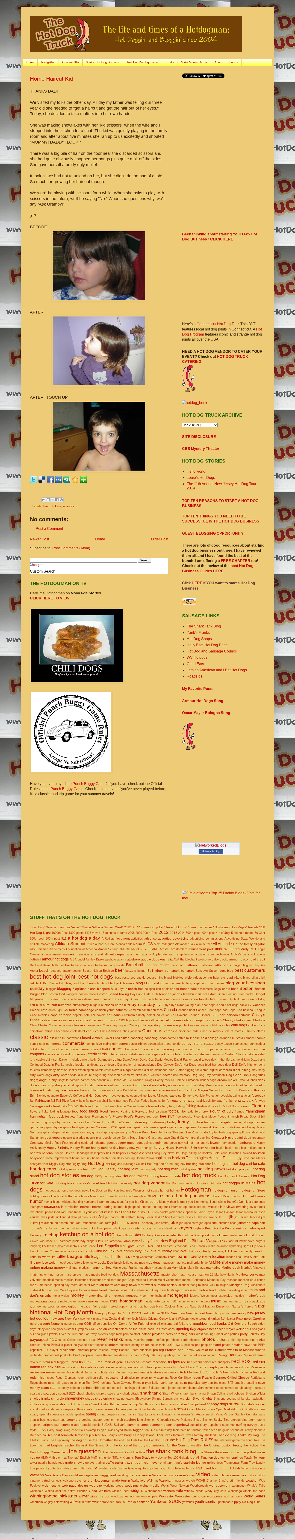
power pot (250, 1345)
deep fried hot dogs (211, 1064)
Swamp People (96, 1430)
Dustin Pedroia (96, 1085)
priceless (146, 1350)
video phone (220, 1475)
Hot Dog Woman (177, 1183)
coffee (172, 1038)
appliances (187, 954)
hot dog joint (128, 1169)
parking (208, 1334)
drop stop (47, 1085)
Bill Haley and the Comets (77, 983)
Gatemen (102, 1127)
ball (61, 965)
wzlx (95, 1502)
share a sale (104, 1393)
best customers (249, 970)
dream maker (227, 1080)
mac (142, 1262)
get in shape (51, 1132)
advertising (181, 938)
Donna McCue (122, 1080)
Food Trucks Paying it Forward (124, 1111)
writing (64, 1502)
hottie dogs (72, 1196)
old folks (179, 1323)
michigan (222, 1285)
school (106, 1387)
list (53, 1257)
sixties (34, 1404)
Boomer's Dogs (210, 989)
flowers (35, 1111)
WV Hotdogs (197, 657)
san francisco (217, 1382)
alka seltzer (204, 944)
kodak (250, 1235)
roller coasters (107, 1377)
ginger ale (117, 1132)
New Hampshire (217, 1313)
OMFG (93, 1329)
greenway (258, 1137)
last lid (233, 1241)
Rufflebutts (258, 1377)
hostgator (36, 1164)
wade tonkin (121, 1480)
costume (259, 1049)
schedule (76, 1387)
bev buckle (137, 977)
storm (252, 1419)
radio (206, 1355)
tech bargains (220, 1430)
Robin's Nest (220, 1372)
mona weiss (61, 1295)
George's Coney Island (249, 1127)
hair (192, 1142)
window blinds (194, 1491)
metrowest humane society (157, 1285)
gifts (107, 1132)
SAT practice (236, 1382)
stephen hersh (113, 1419)
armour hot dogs (55, 959)
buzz (127, 1005)
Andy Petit (248, 949)
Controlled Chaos (136, 1049)
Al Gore (110, 944)
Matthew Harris (224, 1274)
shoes (89, 1398)
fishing (191, 1106)
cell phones (173, 1020)
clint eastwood (69, 1038)
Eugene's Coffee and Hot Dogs (80, 1095)
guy (180, 1142)
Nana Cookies (166, 1306)
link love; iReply (200, 1251)
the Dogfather (103, 1440)
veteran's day (185, 1475)
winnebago (235, 1491)
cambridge (86, 1010)
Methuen (97, 1285)
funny (183, 1121)
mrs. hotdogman (126, 1301)
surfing (241, 1424)
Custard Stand (234, 1054)
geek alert (126, 1127)
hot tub (175, 1190)
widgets (136, 1491)
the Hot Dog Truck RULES (191, 1440)
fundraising (139, 1122)
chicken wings (171, 1025)
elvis (110, 1090)
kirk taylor (211, 1235)
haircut (48, 506)
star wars (259, 1414)
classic (39, 1037)
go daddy (206, 1132)
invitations (37, 1212)
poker (145, 1345)
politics (189, 1345)
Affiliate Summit (70, 943)
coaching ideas (156, 1038)
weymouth (238, 1485)
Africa (90, 944)
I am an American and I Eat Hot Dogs (217, 670)
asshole (110, 959)
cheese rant (93, 1025)
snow (234, 1403)
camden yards (104, 1010)
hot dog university (120, 1183)
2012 (164, 932)
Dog (195, 1075)
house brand (89, 1196)
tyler (131, 1468)
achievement (120, 938)
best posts (122, 977)
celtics (186, 1020)
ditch (139, 1075)
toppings (236, 1457)
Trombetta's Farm (236, 1462)
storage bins (239, 1419)
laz (49, 1246)
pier (233, 1339)
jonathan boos (227, 1223)
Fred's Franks (134, 1116)
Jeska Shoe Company (169, 1217)
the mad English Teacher (56, 1445)
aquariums (202, 954)
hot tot (164, 1190)
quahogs (170, 1355)
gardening (37, 1127)
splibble (68, 1414)
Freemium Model (205, 1116)
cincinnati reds (188, 1031)
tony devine (159, 1457)
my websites (51, 1306)
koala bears (237, 1235)
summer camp (138, 1424)
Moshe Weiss (199, 1295)
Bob (140, 989)
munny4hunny (188, 1301)
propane (87, 1355)
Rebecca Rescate (139, 1362)
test (97, 1435)
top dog (213, 1457)
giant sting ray (81, 1132)
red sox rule (51, 1367)
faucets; (155, 1100)
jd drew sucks (87, 1217)
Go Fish (219, 1132)
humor (36, 1201)
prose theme (103, 1355)
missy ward (189, 1290)
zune (257, 1502)
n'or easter (99, 1306)
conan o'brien (138, 1043)
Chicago (135, 1025)
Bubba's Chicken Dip (219, 999)
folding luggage (60, 1111)
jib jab (234, 1217)
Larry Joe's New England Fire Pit (168, 1241)
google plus (94, 1137)
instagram (36, 1207)
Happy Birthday (58, 1147)
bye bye (170, 1005)
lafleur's (103, 1241)
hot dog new (188, 1169)
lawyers (260, 1241)
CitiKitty (250, 1031)
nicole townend (200, 1318)
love (86, 1262)
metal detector (80, 1285)
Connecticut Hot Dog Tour (218, 324)
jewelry (212, 1217)
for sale (188, 1111)
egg (58, 1090)
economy (221, 1085)
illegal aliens (217, 1201)
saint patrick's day (193, 1382)
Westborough (199, 1485)
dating (117, 1059)
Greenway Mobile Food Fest (49, 1142)
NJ (223, 1318)
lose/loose (66, 1262)
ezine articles (242, 1095)
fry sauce (63, 1122)
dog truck (258, 1075)
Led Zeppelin (108, 1246)
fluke (45, 1111)
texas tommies (175, 1435)
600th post (53, 938)
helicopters (97, 1153)
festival (73, 1106)
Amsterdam (179, 949)
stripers (48, 1424)
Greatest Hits (70, 62)
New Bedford (195, 1313)
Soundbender (147, 1409)
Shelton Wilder (255, 1393)
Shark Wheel (170, 1393)
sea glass (50, 1393)
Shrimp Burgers (162, 1398)
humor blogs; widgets (58, 1201)
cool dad (187, 1049)
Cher (106, 1025)
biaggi (168, 977)
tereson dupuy (84, 1435)
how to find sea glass (132, 1196)
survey (252, 1424)
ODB (87, 1323)
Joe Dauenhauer (86, 1223)
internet (85, 1207)
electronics (82, 1090)
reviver (60, 1372)
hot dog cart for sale (249, 1164)
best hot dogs (95, 976)
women (135, 1496)
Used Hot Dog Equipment (142, 62)
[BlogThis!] (48, 499)
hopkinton (163, 1158)
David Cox (147, 1059)
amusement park (201, 949)
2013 (173, 933)
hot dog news (211, 1168)
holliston (259, 1153)
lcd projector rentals (65, 1246)
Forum (233, 62)
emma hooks (143, 1090)
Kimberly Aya (151, 1235)
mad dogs (153, 1262)
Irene (70, 1212)
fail (32, 1100)
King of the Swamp (191, 1235)
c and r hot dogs (227, 1005)
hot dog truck (199, 1175)
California (70, 1010)
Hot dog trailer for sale (164, 1176)
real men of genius (112, 1362)
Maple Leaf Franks (125, 1267)
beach (44, 970)
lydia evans (130, 1262)
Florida (258, 1105)
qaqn (160, 1355)
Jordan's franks (41, 1228)
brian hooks (246, 994)
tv (95, 1468)
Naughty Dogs (105, 1313)
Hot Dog (96, 1163)
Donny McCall (164, 1080)
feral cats (60, 1106)
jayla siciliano (57, 1217)
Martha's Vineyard (253, 1267)
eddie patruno (249, 1085)
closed (85, 1038)
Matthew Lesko (247, 1274)
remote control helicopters (144, 1367)
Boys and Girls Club (144, 994)
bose (234, 989)
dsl (82, 1085)
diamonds (160, 1070)
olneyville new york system (56, 1329)
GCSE (113, 1127)
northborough (40, 1323)
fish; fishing (177, 1106)
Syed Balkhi (124, 1430)
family (74, 1100)
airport (99, 944)
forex (205, 1111)
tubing (66, 1468)
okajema (166, 1323)
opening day (186, 1329)
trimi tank (166, 1462)
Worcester (166, 1496)
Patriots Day (256, 1334)
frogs (52, 1122)
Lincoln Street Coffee (44, 1251)
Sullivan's (120, 1424)
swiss (111, 1430)
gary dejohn (54, 1127)
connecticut (240, 1043)
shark (117, 1393)
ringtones (133, 1372)
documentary (181, 1075)
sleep (63, 1404)
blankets (128, 983)
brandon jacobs (170, 994)
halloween (213, 1142)
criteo (111, 1054)
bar (67, 965)
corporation (244, 1049)
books (194, 989)
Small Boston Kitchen (106, 1404)
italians (109, 1212)
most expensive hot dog (227, 1295)
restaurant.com (240, 1367)
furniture (197, 1122)
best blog (226, 970)
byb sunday (143, 1004)
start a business (41, 1419)
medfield (48, 1280)
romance (142, 1377)
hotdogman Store (252, 1190)
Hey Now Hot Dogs (174, 1153)
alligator (259, 944)
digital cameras (220, 1070)
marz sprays (73, 1274)
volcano (68, 1480)
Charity (228, 1020)
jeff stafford (127, 1217)
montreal (131, 1295)
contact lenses (80, 1049)
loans (182, 1256)
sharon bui (187, 1393)
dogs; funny (47, 1080)
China (261, 1025)
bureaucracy (81, 1005)
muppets (204, 1301)
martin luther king (41, 1274)
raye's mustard (40, 1362)
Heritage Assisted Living (143, 1153)
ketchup (51, 1234)
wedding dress (113, 1485)
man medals (80, 1267)
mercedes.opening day (54, 1285)
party (244, 1334)
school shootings (123, 1387)
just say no (148, 1228)
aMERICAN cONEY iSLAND (139, 949)
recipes (174, 1362)
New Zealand (111, 1318)
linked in (259, 1251)
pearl (92, 1339)
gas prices (87, 1127)
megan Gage (126, 1280)
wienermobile (153, 1491)
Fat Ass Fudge (139, 1100)
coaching (137, 1038)
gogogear (232, 1132)
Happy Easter (80, 1147)
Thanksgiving (226, 1435)
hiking (193, 1153)
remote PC (170, 1367)
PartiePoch (221, 1334)
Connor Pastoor (58, 1049)
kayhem (198, 1228)
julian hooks (80, 1228)
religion (104, 1367)
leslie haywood (218, 1246)
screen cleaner (187, 1387)
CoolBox (200, 1049)
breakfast (209, 994)
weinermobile (149, 1485)
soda (51, 1409)
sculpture (259, 1387)
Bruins (134, 999)
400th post (208, 933)
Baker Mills (50, 965)
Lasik (223, 1241)
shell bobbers (236, 1393)
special (44, 1414)
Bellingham (156, 970)
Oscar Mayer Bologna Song (206, 713)
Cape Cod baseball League (247, 1010)
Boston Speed (107, 994)
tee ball (42, 1435)
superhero (214, 1424)
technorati (237, 1430)
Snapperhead (197, 1404)
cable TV (246, 1005)
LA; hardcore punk (66, 1241)
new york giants (90, 1318)
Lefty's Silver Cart (148, 1246)
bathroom (193, 965)
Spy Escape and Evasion (155, 1414)
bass (174, 965)
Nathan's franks (242, 1306)
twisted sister (108, 1468)
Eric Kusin (240, 1090)
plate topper (96, 1345)
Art (72, 959)
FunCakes (122, 1122)
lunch (118, 1262)
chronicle (170, 1031)
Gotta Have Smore (134, 1137)
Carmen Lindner (199, 1015)
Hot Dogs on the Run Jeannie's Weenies (117, 1190)
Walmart (152, 1480)
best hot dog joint (52, 976)
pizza (46, 1345)
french (234, 1116)
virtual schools (52, 1480)
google (57, 1137)
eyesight (226, 1095)
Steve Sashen (202, 1419)
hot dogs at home (56, 1190)
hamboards (229, 1142)
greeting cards (78, 1142)
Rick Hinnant (117, 1372)
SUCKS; (107, 1424)
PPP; (261, 1345)
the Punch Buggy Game (86, 784)
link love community (125, 1251)
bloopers (103, 989)
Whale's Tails (256, 1485)
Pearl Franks (110, 1339)
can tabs (157, 1010)
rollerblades (127, 1377)
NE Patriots (132, 1313)
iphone (48, 1212)
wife (179, 1491)
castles (96, 1020)
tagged (138, 1430)
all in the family (242, 944)
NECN (165, 1313)
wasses (180, 1480)
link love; (180, 1251)
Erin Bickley (38, 1095)
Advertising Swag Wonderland (244, 938)
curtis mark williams (210, 1054)
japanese (191, 1212)
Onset (163, 1329)
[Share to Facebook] (57, 499)
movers (82, 1301)
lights (247, 1246)
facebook (258, 1095)
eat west (153, 1085)
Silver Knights (203, 1398)
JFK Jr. (223, 1217)
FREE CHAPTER (235, 561)
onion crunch (108, 1329)
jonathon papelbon (251, 1223)
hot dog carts (43, 1168)
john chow (120, 1223)
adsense (150, 938)
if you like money (197, 1201)
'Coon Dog (37, 927)
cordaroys (221, 1049)
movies (93, 1301)
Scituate (153, 1387)
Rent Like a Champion (194, 1367)
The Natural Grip (99, 1445)
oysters (103, 1334)
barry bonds (116, 965)
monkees (118, 1295)
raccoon (182, 1355)
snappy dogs (217, 1404)
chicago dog (151, 1025)
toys (61, 1462)
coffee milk (184, 1038)
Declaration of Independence (136, 1064)
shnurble (57, 1398)
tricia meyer (150, 1462)
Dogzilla (63, 1080)
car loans (114, 1015)
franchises (84, 1116)
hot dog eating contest (73, 1169)
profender (36, 1355)
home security (81, 1158)
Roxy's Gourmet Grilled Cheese (225, 1377)
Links (170, 62)
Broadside (66, 999)
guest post (135, 1142)
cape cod (221, 1010)
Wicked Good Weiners (94, 1491)
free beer (152, 1116)
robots (234, 1372)
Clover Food (111, 1038)
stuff (57, 1424)
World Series (254, 1496)
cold (204, 1038)
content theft (99, 1049)
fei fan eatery (171, 1100)
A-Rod (106, 938)
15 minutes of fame (114, 933)
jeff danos (112, 1217)
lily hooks (258, 1246)
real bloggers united (64, 1362)
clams (261, 1031)
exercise (175, 1095)
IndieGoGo (235, 1201)
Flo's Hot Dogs (229, 1106)
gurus (173, 1142)
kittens (224, 1235)
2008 (131, 933)
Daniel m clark (69, 1059)
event (106, 1095)
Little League (69, 1256)
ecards (183, 1085)
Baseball (134, 964)
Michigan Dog (239, 1285)
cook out (155, 1049)
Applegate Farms (165, 954)
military (154, 1290)
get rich (66, 1132)
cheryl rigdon (118, 1025)
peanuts (82, 1339)
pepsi (150, 1339)
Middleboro (258, 1285)
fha (82, 1106)
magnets (180, 1262)
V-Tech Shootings (253, 1468)
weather (252, 1480)
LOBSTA (195, 1257)
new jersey (238, 1313)
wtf (72, 1502)
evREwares (160, 1095)
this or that (59, 1457)
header (210, 1147)
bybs (160, 1005)
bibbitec (178, 977)
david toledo (202, 1059)
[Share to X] (52, 499)
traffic (110, 1462)
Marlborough (230, 1267)
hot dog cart (222, 1164)
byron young (185, 1005)
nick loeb (132, 1318)
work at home (233, 1496)
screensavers (225, 1387)
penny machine (134, 1339)
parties (234, 1334)
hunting (78, 1201)
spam (261, 1409)
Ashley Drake (95, 959)
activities (137, 938)
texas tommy (195, 1435)
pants (169, 1334)
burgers (95, 1005)
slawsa (54, 1404)
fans (82, 1100)
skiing (44, 1404)
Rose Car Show (180, 1377)
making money (53, 1267)
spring (91, 1414)
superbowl (181, 1424)
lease (92, 1246)
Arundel (80, 959)
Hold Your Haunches (227, 1153)
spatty (34, 1414)
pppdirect (36, 1350)
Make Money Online (194, 62)
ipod (57, 1212)
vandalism (76, 1475)
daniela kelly (88, 1059)
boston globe (87, 994)
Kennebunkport (254, 1228)
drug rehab (63, 1085)
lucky (93, 1262)
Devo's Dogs (121, 1070)
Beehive (108, 970)
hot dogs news (79, 1190)
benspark (188, 970)
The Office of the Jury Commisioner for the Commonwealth (156, 1445)
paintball (135, 1334)
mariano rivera (161, 1267)
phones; (194, 1339)
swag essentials (74, 1430)
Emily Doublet (123, 1090)
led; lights (127, 1246)
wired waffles (119, 1496)
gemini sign (177, 1127)
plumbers (111, 1345)
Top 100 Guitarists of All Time (187, 1457)
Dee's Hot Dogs (185, 1064)
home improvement (58, 1158)
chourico (92, 1031)
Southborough (166, 1409)
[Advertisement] (221, 118)
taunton (196, 1430)
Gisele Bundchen (144, 1132)
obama (78, 1323)
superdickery (198, 1424)
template (67, 1435)
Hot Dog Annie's (157, 1164)
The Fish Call (134, 1440)
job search (61, 1223)
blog (139, 983)
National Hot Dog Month (61, 1312)
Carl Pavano (179, 1015)
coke (196, 1038)
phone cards (179, 1339)
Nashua (182, 1306)
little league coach (98, 1257)
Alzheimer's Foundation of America (73, 949)
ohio (153, 1323)
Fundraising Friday (162, 1122)
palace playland (153, 1334)
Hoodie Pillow (145, 1158)
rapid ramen (257, 1355)
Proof (76, 1355)
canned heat (186, 1010)
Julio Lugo (119, 1228)
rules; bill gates (58, 1382)
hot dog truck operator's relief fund (81, 1183)
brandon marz (192, 994)
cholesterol (77, 1031)
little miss (122, 1257)
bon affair (162, 989)
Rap (245, 1355)
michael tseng (187, 1285)
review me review (43, 1372)
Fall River (62, 1100)
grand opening (200, 1137)
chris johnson (132, 1031)
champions (200, 1020)
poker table (157, 1345)
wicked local (120, 1491)
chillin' (252, 1025)
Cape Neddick (39, 1015)
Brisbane (52, 999)
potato (226, 1345)
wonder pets (149, 1496)
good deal (251, 1132)
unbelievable (180, 1468)
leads (84, 1246)
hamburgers (246, 1142)
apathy (146, 954)
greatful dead (241, 1137)
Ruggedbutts (38, 1382)
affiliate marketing (42, 944)
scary (65, 1387)
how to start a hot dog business (179, 1195)
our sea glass (256, 1329)
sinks (241, 1398)
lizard (171, 1257)
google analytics (74, 1137)
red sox (241, 1361)
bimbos (102, 983)
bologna (150, 989)
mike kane (83, 1290)
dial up (148, 1070)
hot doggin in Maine (239, 1183)
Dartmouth (105, 1059)
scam (45, 1387)
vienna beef (239, 1475)
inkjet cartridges (254, 1201)
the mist (81, 1445)
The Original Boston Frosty (222, 1445)
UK (168, 1468)
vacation (37, 1475)
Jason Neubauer (246, 1212)
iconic (153, 1201)
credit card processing (70, 1054)
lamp (127, 1241)
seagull (63, 1393)
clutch (125, 1038)
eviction (131, 1095)
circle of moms (232, 1031)
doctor (167, 1075)
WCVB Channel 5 (208, 1480)
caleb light (55, 1010)
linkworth (44, 1257)
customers (252, 1054)
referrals (92, 1367)
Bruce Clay (121, 999)
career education (158, 1015)
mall (68, 1267)
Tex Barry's (109, 1435)
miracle (164, 1290)
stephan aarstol (92, 1419)
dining (246, 1070)
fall (53, 1100)
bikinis (256, 977)
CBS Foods (110, 1020)
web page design (75, 1485)
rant (233, 1355)
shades (90, 1393)
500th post (37, 938)
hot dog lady (147, 1169)
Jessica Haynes (196, 1217)
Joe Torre (105, 1223)
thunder (107, 1457)
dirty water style (65, 1075)
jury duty (133, 1228)
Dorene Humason (187, 1080)
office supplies (102, 1323)
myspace (84, 1306)
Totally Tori (251, 1457)
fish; (165, 1106)
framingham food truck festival (52, 1116)
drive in (35, 1085)
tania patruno (182, 1430)
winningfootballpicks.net (53, 1496)
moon (143, 1295)
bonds (174, 989)
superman (228, 1424)
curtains (190, 1054)
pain (126, 1334)
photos (208, 1339)
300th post (193, 933)
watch (190, 1480)
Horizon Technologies (190, 1158)
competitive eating (98, 1043)
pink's (261, 1339)
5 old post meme (242, 933)
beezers (130, 970)
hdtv (201, 1147)
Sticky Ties (221, 1419)
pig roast (243, 1339)
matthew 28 (205, 1274)
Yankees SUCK (165, 1501)
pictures (222, 1339)
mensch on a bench (251, 1280)
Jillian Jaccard (250, 1217)
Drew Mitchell (248, 1080)
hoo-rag (130, 1158)
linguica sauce (69, 1251)
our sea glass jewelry (44, 1334)
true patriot (37, 1468)
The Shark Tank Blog (204, 626)
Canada (170, 1010)
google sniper (112, 1137)
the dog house (81, 1440)
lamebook (115, 1241)
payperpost (39, 1339)
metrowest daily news (121, 1285)
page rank (115, 1334)
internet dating (101, 1207)
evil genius (145, 1095)
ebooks (173, 1085)
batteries (206, 965)
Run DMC (92, 1382)
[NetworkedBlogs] (210, 845)
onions (123, 1329)
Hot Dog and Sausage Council (212, 651)
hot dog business (198, 1164)
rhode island (74, 1372)
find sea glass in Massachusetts (125, 1106)
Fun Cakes (92, 1122)
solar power (95, 1409)
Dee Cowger (165, 1064)
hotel (60, 1196)
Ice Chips (141, 1201)
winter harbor (99, 1496)
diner (236, 1070)
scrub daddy (243, 1387)
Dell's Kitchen (248, 1064)
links (33, 1257)
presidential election (74, 1350)
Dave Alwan (131, 1059)
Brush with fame (150, 999)
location (218, 1257)
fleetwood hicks (207, 1106)
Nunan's (57, 1323)
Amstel (164, 949)
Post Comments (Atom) (71, 548)
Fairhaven (42, 1100)
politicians (175, 1345)
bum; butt (50, 1005)
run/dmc (105, 1382)
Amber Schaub (108, 949)
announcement (51, 954)
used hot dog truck (218, 1468)
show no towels (123, 1398)
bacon (245, 959)
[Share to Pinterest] (61, 499)
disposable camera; (121, 1075)
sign (189, 1398)
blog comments (174, 983)
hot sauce (152, 1190)
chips (48, 1031)
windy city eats (215, 1491)
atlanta (121, 959)
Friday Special (250, 1116)
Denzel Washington (81, 1070)
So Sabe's (247, 1404)
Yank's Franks (198, 633)
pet (168, 1339)
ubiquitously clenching (150, 1468)
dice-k (172, 1070)
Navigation (48, 62)
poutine (237, 1345)
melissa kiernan (146, 1280)
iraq (63, 1212)
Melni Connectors (169, 1280)
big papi (227, 977)
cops (210, 1049)
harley (148, 1147)
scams (55, 1387)
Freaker (118, 1116)
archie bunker (220, 954)
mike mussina (118, 1290)
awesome (204, 959)
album (137, 944)
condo (176, 1043)
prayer (54, 1350)
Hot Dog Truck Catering (234, 1176)
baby (215, 959)
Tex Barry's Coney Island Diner (140, 1435)
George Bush (223, 1127)
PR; (46, 1350)
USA (199, 1468)
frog (44, 1122)
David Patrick (183, 1059)
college (213, 1038)
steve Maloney (182, 1419)
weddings (132, 1485)
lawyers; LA (38, 1246)
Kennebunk (233, 1228)
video (203, 1474)
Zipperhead (223, 1502)
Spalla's (250, 1409)
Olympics (81, 1329)
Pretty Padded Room (124, 1350)
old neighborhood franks (206, 1323)
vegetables (91, 1475)
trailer (119, 1462)
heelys (59, 1153)
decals (111, 1064)
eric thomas (256, 1090)
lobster (206, 1257)
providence (120, 1355)
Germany (36, 1132)
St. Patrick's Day (222, 1414)
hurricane (90, 1201)
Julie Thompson (99, 1228)
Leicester (167, 1246)
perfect (160, 1339)
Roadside (195, 676)
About (218, 62)
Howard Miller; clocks (226, 1196)
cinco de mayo (210, 1031)
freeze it (223, 1116)
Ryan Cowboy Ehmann (128, 1382)
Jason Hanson (224, 1212)
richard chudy (98, 1372)
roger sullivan (87, 1377)
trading (100, 1462)
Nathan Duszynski (217, 1306)
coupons (37, 1054)
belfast (141, 970)
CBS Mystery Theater (200, 449)
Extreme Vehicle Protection (201, 1095)
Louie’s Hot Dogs (201, 478)
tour (262, 1457)
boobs (184, 989)
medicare (110, 1280)
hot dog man (168, 1169)
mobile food (207, 1290)
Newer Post (39, 539)
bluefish (131, 989)
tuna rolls (78, 1468)
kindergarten (169, 1235)
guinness (161, 1142)
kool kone (46, 1241)
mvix (237, 1301)
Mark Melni (179, 1267)
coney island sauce (198, 1043)
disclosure (85, 1075)
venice (146, 1475)
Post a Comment (49, 529)
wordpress (214, 1496)
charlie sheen (243, 1020)
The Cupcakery (59, 1440)
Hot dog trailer (134, 1176)
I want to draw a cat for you (115, 1201)
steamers (73, 1419)
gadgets (224, 1122)
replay (214, 1367)
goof (48, 1137)
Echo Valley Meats (201, 1085)
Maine (215, 1262)
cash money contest (76, 1020)
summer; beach (161, 1424)
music (216, 1301)
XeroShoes (107, 1502)
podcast (125, 1345)
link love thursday (157, 1251)
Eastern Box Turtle (133, 1085)
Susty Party (46, 1430)
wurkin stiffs (83, 1502)
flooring (245, 1106)
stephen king (133, 1419)
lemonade (180, 1246)
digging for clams (196, 1070)
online (133, 1329)
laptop (136, 1241)
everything (118, 1095)
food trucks (89, 1111)
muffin (174, 1301)
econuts (233, 1085)
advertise (164, 938)
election (67, 1090)
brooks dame (82, 999)
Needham (178, 1313)
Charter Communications (54, 1025)
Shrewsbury (143, 1398)
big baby (213, 977)
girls (128, 1132)
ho (199, 1153)
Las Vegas (208, 1240)
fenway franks (222, 1100)
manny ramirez (101, 1267)
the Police (250, 1445)
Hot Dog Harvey (103, 1169)
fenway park (244, 1100)
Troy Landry (257, 1462)
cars (215, 1015)
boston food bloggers (63, 994)
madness (168, 1262)
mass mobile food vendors (101, 1274)
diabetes (137, 1070)
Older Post (159, 539)
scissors (68, 506)
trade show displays (79, 1462)
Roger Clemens (66, 1377)
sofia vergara (64, 1409)
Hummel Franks (253, 1196)
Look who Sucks (247, 1257)
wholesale (36, 1491)
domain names (79, 1080)
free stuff (167, 1116)
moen (244, 1290)
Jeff (101, 1217)
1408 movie (92, 933)
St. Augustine (200, 1414)
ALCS (148, 944)
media (59, 1280)
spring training (127, 1414)
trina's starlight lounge (190, 1462)
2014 (181, 933)
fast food (122, 1100)
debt (103, 1064)
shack (81, 1393)
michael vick (206, 1285)
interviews (227, 1207)
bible (188, 977)
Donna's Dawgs (143, 1080)
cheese (77, 1025)
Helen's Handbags (77, 1153)
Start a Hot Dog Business (102, 62)
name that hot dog (142, 1306)
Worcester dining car (190, 1496)
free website (184, 1116)
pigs (252, 1339)
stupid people (91, 1424)
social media (38, 1409)
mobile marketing (228, 1290)
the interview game (227, 1440)
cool (177, 1049)
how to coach (108, 1196)
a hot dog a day (84, 938)
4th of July (223, 933)
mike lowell (99, 1290)
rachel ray (195, 1355)
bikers (238, 977)
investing (242, 1207)
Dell (235, 1064)
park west (196, 1334)
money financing (98, 1295)
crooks (120, 1054)
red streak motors (74, 1367)
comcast (250, 1038)
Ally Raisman (39, 949)
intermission (70, 1207)
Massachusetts (139, 1273)
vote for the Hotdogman (93, 1480)
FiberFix (97, 1106)
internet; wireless (208, 1207)
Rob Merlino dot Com (195, 1372)
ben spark (172, 970)
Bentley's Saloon (207, 970)
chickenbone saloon (196, 1025)
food (75, 1111)
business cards (112, 1005)
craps (49, 1054)
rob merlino (171, 1372)
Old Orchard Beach (242, 1323)
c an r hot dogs (205, 1005)
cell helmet (156, 1020)
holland (247, 1153)
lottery (78, 1262)
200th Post (150, 933)
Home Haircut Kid (51, 79)
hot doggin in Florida (205, 1183)
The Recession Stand (117, 1452)
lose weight (50, 1262)
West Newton (179, 1485)
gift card (97, 1132)
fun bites (78, 1122)
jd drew (72, 1217)
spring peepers (107, 1414)
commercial (73, 1043)
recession (160, 1362)
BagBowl (36, 965)
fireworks (154, 1106)
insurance (52, 1207)
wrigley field (51, 1502)
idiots (181, 1201)
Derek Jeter (103, 1070)
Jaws (43, 1217)
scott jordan (169, 1387)
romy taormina (159, 1377)
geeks (164, 1127)
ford (197, 1111)
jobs (71, 1223)
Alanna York (124, 944)
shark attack (130, 1393)
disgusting (99, 1075)
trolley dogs (215, 1462)
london (230, 1257)
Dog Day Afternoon (212, 1075)
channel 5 (215, 1020)
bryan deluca (171, 999)
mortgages (178, 1295)
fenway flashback (197, 1100)
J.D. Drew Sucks (157, 1212)
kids (58, 506)
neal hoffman (151, 1313)
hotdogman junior (226, 1190)
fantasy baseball (97, 1100)
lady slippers (88, 1241)
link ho (101, 1251)
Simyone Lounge (225, 1398)
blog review (216, 983)
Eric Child (183, 1090)
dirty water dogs (41, 1075)
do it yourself (152, 1075)
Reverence (258, 1367)
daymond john (240, 1059)
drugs (76, 1085)
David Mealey (164, 1059)
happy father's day (104, 1147)
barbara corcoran (82, 965)
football (174, 1111)
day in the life (220, 1059)
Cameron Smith (139, 1010)
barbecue (101, 965)
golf (241, 1132)
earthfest (114, 1085)
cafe (44, 1010)
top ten (225, 1457)
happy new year (131, 1147)
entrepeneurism (164, 1090)
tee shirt (54, 1435)
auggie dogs (150, 959)
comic (261, 1038)
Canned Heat (205, 1010)
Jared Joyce (206, 1212)
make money (232, 1262)
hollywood (37, 1158)
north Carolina (254, 1318)
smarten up (129, 1404)
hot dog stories (59, 1175)
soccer (260, 1404)
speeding (56, 1414)
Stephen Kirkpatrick (157, 1419)
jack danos (176, 1212)
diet (181, 1070)
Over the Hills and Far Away (78, 1334)
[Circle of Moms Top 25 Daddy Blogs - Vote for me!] (223, 898)
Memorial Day (216, 1280)
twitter (123, 1468)
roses (197, 1377)
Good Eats (195, 664)
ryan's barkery (169, 1382)
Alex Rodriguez (164, 944)
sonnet (133, 1409)
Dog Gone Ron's (238, 1075)
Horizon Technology (225, 1158)
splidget (79, 1414)
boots (226, 989)
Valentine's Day (56, 1475)
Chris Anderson (110, 1031)
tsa (59, 1468)
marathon (145, 1267)
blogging (64, 989)
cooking (168, 1049)
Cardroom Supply (133, 1015)
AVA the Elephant (185, 959)
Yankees (143, 1502)
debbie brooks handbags (82, 1064)
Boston (246, 988)
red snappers (221, 1362)
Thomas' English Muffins (84, 1457)
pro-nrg (158, 1350)
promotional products (58, 1355)
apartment (133, 954)
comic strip (37, 1043)
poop (204, 1345)
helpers (121, 1153)
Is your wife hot (93, 1212)
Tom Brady (142, 1457)
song (124, 1409)
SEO (72, 1393)
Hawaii (170, 1147)
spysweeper (182, 1414)
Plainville (57, 1345)
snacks (171, 1404)
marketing (213, 1267)
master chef (169, 1274)
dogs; (34, 1080)
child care (217, 1025)
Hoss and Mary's (253, 1158)
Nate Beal (197, 1306)
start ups (59, 1419)
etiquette (53, 1095)
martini (59, 1274)
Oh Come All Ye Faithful (131, 1323)
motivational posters (44, 1301)
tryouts (51, 1468)
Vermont (168, 1475)
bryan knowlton (192, 999)
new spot (57, 1318)
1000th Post (60, 933)
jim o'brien (46, 1223)
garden (260, 1122)
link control (87, 1251)
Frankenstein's (101, 1116)
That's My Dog (248, 1435)
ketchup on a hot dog (87, 1234)
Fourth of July (221, 1111)
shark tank (150, 1393)
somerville (112, 1409)
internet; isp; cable (183, 1207)
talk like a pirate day (158, 1430)
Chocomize (61, 1031)
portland (215, 1345)
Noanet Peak (234, 1318)
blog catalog (153, 983)
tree (137, 1462)
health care (232, 1147)
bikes (246, 977)
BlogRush (79, 989)
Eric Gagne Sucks (204, 1090)
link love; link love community (232, 1251)
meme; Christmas (194, 1280)
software (79, 1409)
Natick (260, 1306)
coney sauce (223, 1043)
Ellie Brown (98, 1090)
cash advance (50, 1020)
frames (239, 1111)
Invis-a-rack (257, 1207)
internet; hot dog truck (155, 1207)
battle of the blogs (226, 965)
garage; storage (242, 1122)
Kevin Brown (124, 1235)
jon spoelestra (188, 1223)
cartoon (232, 1015)
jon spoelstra (208, 1223)
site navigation (255, 1398)
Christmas (152, 1030)
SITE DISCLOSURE (199, 437)
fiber (88, 1106)
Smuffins (145, 1404)
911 (64, 938)
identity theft (167, 1201)
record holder (202, 1362)
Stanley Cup (243, 1414)
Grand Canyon (180, 1137)
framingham (255, 1111)
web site (95, 1485)
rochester (246, 1372)
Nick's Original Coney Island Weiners (164, 1318)
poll (197, 1345)
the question (85, 1451)
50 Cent (260, 933)
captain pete (81, 1015)
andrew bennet (227, 949)
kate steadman (167, 1228)
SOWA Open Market (191, 1409)
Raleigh (223, 1355)
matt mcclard (187, 1274)
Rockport (259, 1372)
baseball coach (157, 965)
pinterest (35, 1345)
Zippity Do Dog (242, 1502)
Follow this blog (210, 851)
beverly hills (155, 977)
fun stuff (108, 1122)
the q (64, 1452)
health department (253, 1147)
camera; (122, 1010)
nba (119, 1313)
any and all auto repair (108, 954)
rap (239, 1355)
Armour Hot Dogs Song (202, 701)
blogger (51, 989)
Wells (165, 1485)
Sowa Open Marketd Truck (225, 1409)
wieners (169, 1491)
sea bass (36, 1393)
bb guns (247, 965)
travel (128, 1462)
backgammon (229, 959)
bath (181, 965)
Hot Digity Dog (76, 1164)
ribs (86, 1372)
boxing (124, 994)
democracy (48, 1070)
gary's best (70, 1127)
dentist (62, 1070)
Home (30, 62)
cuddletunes (134, 1054)
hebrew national (41, 1153)
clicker (54, 1038)
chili (227, 1025)
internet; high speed (126, 1207)
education (47, 1090)
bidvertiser (200, 977)
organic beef (206, 1329)
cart (222, 1015)
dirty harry (258, 1070)
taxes (206, 1430)
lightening (235, 1246)
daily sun (52, 1059)
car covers (98, 1015)
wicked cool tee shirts (60, 1491)
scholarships (92, 1387)
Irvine (78, 1212)
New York (72, 1318)
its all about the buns (130, 1212)
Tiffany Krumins (123, 1457)
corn (232, 1049)
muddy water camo (156, 1301)
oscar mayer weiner (231, 1329)
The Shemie (206, 1452)
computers (120, 1043)
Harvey (158, 1147)
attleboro (133, 959)
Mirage (175, 1290)
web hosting (51, 1485)
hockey (207, 1153)
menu (34, 1285)
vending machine (128, 1475)
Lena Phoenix (198, 1246)
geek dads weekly (146, 1127)
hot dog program (238, 1169)
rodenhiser (38, 1377)
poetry (135, 1345)
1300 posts (76, 933)
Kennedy (36, 1235)
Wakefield (138, 1480)
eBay (163, 1085)
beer (119, 970)
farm (112, 1100)
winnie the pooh (254, 1491)
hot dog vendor (149, 1182)
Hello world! (196, 471)
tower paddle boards (43, 1462)
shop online (103, 1398)
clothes (97, 1038)
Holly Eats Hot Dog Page (207, 645)
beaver (77, 970)
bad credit (258, 959)
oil (158, 1323)
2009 (139, 933)
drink (261, 1080)
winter (83, 1496)
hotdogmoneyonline (43, 1196)
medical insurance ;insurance (83, 1280)
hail (186, 1142)
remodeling (118, 1367)
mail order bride (197, 1262)
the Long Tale (250, 1440)
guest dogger (116, 1142)
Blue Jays (117, 989)
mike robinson (138, 1290)
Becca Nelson (92, 970)
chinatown (36, 1031)
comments (53, 1043)
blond (92, 989)
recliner (186, 1362)
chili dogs (239, 1025)
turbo (89, 1468)
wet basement (219, 1485)
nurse (68, 1323)
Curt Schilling (173, 1054)
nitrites (215, 1318)
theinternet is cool (227, 1452)
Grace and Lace (159, 1137)
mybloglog (68, 1306)
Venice (156, 1475)
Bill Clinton (50, 983)
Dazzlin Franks (54, 1064)
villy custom (257, 1475)
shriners (179, 1398)
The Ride (139, 1452)
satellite (252, 1382)
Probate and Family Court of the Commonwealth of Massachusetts (215, 1350)
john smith (162, 1223)
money (77, 1295)
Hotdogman (195, 1189)
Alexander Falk (185, 944)
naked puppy (118, 1306)
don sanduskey (101, 1080)
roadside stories (151, 1372)
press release (99, 1350)
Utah (236, 1468)
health (220, 1147)
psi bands (135, 1355)
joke (174, 1222)
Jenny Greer (144, 1217)
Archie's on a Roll (243, 954)
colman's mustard (231, 1038)
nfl (123, 1318)
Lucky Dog (105, 1262)
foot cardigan (158, 1111)
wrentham (36, 1502)
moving (104, 1301)
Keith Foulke (214, 1228)
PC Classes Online (63, 1339)
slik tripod (74, 1404)
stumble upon (72, 1424)
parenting (181, 1334)
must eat (227, 1301)
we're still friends (233, 1480)
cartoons (245, 1015)
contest (116, 1048)
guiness (149, 1142)
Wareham (166, 1480)
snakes (182, 1404)
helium (110, 1153)
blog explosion (196, 983)
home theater (101, 1158)
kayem (185, 1228)
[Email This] (43, 499)
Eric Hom (225, 1090)
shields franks (40, 1398)
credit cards (97, 1054)
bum (39, 1005)
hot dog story (91, 1176)
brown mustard (102, 999)
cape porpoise (61, 1015)
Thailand (210, 1435)
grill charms (97, 1142)
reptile (224, 1367)
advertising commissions (206, 938)
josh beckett (62, 1228)
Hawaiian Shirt (186, 1147)
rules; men (77, 1382)
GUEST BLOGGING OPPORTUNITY (213, 533)
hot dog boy (177, 1164)
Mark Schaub (196, 1267)
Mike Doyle (67, 1290)
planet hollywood (75, 1345)
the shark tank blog (171, 1451)
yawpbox (188, 1502)
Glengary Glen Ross (185, 1132)
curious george (153, 1054)
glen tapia (164, 1132)
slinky (86, 1404)
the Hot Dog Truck (156, 1440)
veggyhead (108, 1475)
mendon (232, 1280)
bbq (256, 965)
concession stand (159, 1043)
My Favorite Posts (197, 689)
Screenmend (206, 1387)
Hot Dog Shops (199, 639)
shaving (200, 1393)
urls (192, 1468)
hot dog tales (112, 1176)
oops (171, 1329)
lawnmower (246, 1241)
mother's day (255, 1295)
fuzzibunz (210, 1122)
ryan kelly (152, 1382)
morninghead (157, 1295)
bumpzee (65, 1005)
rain (213, 1355)
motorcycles (68, 1301)
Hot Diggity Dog (54, 1164)
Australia (166, 959)
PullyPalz (149, 1355)
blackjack (115, 983)
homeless (117, 1158)
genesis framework (199, 1127)
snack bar (158, 1404)
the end (119, 1440)
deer (228, 1064)
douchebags (208, 1080)
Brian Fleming (227, 994)
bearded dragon (61, 970)
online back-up (148, 1329)
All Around (221, 944)
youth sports (205, 1502)
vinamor (35, 1480)
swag (59, 1430)
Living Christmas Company (149, 1257)
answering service (75, 954)
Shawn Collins (216, 1393)
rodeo (50, 1377)
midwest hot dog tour (44, 1290)
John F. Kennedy (141, 1223)
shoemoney (74, 1398)
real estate (87, 1362)
